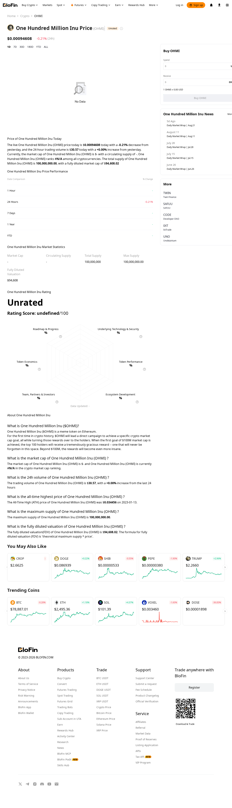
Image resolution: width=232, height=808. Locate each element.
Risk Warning (26, 695)
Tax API (143, 756)
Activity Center (66, 736)
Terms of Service (28, 684)
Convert (62, 684)
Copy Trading (65, 713)
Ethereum (89, 431)
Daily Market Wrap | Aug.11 (181, 136)
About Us (23, 678)
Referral (140, 727)
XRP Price (102, 730)
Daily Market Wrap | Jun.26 (180, 168)
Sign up (198, 5)
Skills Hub (63, 765)
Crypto (25, 16)
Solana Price (103, 724)
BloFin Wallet (26, 713)
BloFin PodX (67, 759)
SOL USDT (102, 695)
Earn (60, 724)
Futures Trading (67, 689)
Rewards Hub (65, 730)
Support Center (145, 678)
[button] (225, 567)
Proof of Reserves (146, 739)
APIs (138, 751)
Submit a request (146, 684)
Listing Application (147, 745)
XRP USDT (102, 701)
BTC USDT (102, 678)
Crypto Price (103, 707)
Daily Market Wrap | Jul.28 (180, 147)
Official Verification (147, 701)
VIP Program (143, 762)
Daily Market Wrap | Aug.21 (181, 125)
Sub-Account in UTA (69, 719)
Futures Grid (64, 701)
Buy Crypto (64, 678)
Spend (166, 60)
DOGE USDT (103, 689)
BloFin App (24, 707)
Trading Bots (65, 707)
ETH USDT (102, 684)
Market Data (143, 733)
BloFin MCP (64, 753)
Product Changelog (147, 695)
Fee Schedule (144, 689)
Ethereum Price (105, 719)
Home (11, 16)
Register (194, 687)
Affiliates (141, 722)
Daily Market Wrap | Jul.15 (180, 158)
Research (63, 742)
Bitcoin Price (103, 713)
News (60, 748)
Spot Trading (65, 695)
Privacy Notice (26, 689)
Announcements (28, 701)
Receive (167, 76)
